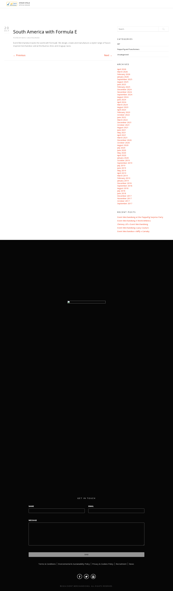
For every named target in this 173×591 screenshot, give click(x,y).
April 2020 (121, 155)
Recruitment (121, 564)
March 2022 (122, 120)
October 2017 (123, 201)
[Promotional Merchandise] (4, 3)
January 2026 (123, 76)
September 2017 (124, 203)
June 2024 (121, 99)
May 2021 (121, 132)
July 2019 (121, 165)
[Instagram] (93, 576)
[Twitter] (86, 576)
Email (91, 506)
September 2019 (124, 163)
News (131, 564)
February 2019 (123, 178)
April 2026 (121, 69)
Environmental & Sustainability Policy (74, 564)
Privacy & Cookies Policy (102, 564)
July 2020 (121, 147)
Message (33, 520)
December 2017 (124, 196)
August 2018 (122, 188)
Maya (24, 38)
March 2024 (122, 104)
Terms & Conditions (47, 564)
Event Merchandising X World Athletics (134, 220)
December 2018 (124, 183)
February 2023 (123, 112)
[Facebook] (79, 576)
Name (31, 506)
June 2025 (121, 84)
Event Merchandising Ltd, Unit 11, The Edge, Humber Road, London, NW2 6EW (143, 271)
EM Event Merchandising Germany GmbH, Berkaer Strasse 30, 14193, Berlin (143, 282)
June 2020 (121, 150)
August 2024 (122, 97)
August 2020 (122, 145)
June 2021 (121, 130)
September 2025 (124, 79)
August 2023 (122, 107)
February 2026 (123, 74)
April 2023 (121, 109)
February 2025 (123, 87)
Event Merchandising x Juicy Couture (133, 227)
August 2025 (122, 82)
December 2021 (124, 122)
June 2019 (121, 168)
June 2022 (121, 117)
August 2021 (122, 127)
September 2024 (124, 94)
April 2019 (121, 173)
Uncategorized (33, 38)
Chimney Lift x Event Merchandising (132, 224)
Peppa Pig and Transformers (128, 49)
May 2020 (121, 152)
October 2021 (123, 125)
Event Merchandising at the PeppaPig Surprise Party (140, 217)
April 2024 (121, 102)
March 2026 (122, 71)
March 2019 (122, 175)
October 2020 (123, 142)
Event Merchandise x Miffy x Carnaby (133, 231)
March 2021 (122, 137)
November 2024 (124, 92)
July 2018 (121, 190)
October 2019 (123, 160)
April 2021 (121, 135)
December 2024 (124, 89)
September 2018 (124, 185)
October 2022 (123, 114)
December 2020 (124, 140)
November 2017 (124, 198)
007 (118, 44)
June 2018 (121, 193)
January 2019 (123, 180)
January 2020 (123, 158)
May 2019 (121, 170)
